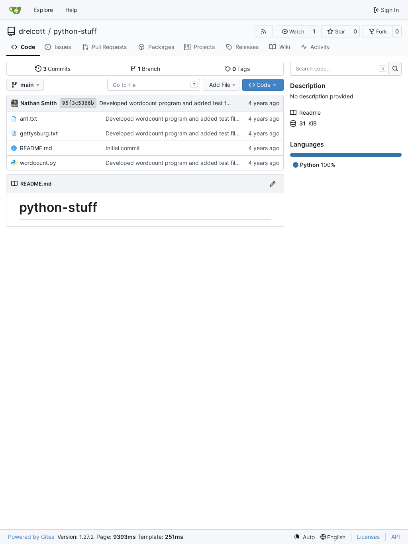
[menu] (304, 537)
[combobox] (153, 85)
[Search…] (395, 69)
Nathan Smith (38, 103)
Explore (43, 9)
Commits (57, 68)
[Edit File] (272, 183)
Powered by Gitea (31, 536)
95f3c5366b (78, 103)
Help (71, 9)
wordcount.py (38, 162)
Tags (241, 68)
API (395, 536)
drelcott (32, 31)
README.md (36, 148)
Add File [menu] (219, 84)
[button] (293, 31)
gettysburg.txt (39, 133)
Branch (149, 68)
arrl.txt (28, 118)
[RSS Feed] (264, 31)
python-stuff (75, 31)
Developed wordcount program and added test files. (167, 103)
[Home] (15, 10)
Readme (310, 112)
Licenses (368, 536)
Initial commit (123, 148)
